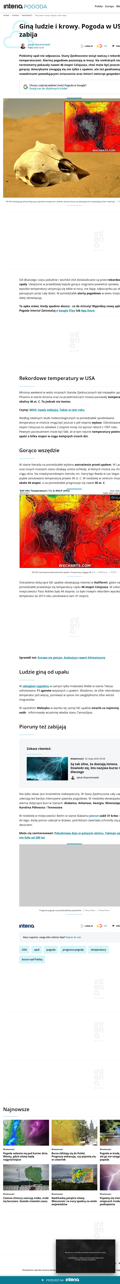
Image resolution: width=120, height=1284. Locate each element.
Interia (6, 15)
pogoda (50, 949)
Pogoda (15, 15)
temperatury (98, 949)
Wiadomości (27, 15)
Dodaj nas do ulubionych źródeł (57, 88)
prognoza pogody (73, 949)
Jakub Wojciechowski (39, 44)
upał (36, 949)
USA (24, 949)
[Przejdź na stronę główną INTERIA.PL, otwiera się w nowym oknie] (13, 6)
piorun (94, 816)
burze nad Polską (32, 959)
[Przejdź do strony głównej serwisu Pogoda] (35, 6)
